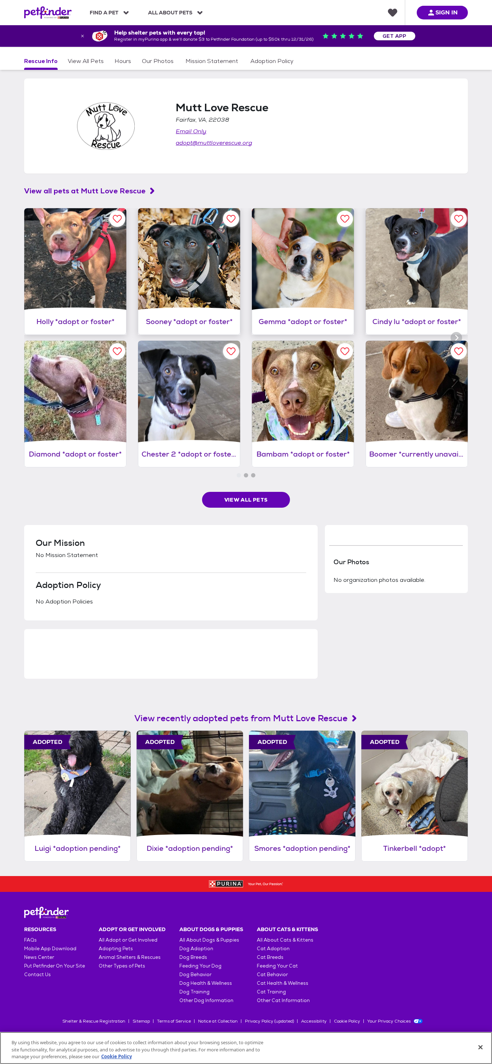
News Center (39, 957)
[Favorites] (392, 12)
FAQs (30, 940)
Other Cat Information (283, 1000)
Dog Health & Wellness (205, 983)
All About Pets (170, 12)
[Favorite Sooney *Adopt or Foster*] (231, 219)
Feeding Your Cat (277, 966)
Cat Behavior (272, 974)
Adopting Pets (116, 949)
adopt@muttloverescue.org (214, 143)
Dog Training (194, 992)
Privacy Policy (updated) (269, 1021)
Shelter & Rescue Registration (93, 1021)
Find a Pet (104, 12)
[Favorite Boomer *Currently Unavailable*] (458, 351)
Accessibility (314, 1021)
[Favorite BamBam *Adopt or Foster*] (345, 351)
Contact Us (37, 974)
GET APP (395, 36)
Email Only (191, 131)
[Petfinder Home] (48, 12)
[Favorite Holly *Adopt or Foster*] (117, 219)
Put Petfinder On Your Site (54, 966)
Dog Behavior (195, 974)
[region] (246, 1048)
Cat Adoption (273, 949)
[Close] (480, 1047)
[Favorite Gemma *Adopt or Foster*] (345, 219)
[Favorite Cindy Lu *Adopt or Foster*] (458, 219)
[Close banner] (82, 36)
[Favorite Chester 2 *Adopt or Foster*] (231, 351)
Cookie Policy (347, 1021)
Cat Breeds (270, 957)
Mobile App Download (50, 949)
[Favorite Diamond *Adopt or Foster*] (117, 351)
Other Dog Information (206, 1000)
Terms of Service (174, 1021)
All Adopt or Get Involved (128, 940)
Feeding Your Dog (200, 966)
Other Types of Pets (122, 966)
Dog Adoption (196, 949)
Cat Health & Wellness (282, 983)
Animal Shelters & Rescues (130, 957)
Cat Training (271, 992)
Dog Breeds (193, 957)
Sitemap (141, 1021)
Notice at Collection (218, 1021)
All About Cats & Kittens (285, 940)
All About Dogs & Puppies (209, 940)
